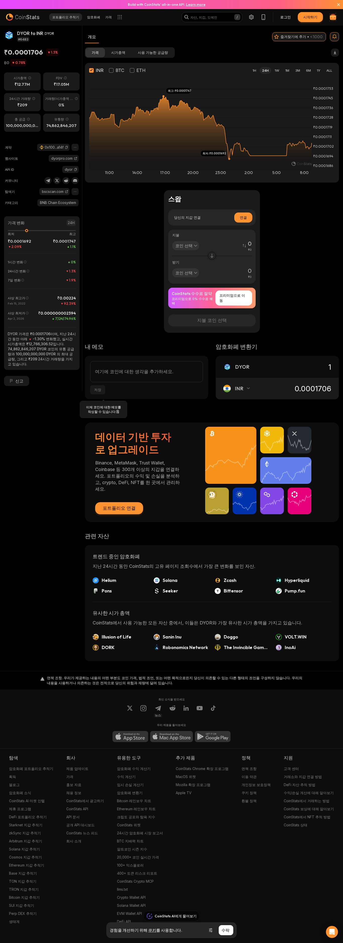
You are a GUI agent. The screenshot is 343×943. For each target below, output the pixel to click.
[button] (67, 147)
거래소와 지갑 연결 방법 (303, 777)
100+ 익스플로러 (130, 865)
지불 (175, 235)
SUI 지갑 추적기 (21, 905)
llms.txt (122, 889)
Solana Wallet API (131, 905)
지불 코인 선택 (212, 320)
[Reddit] (66, 180)
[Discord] (75, 180)
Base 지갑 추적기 (23, 873)
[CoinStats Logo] (22, 17)
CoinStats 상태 (295, 825)
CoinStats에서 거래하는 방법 (306, 801)
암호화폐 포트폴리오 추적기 (31, 768)
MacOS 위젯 (186, 777)
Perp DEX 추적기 (23, 913)
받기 (175, 262)
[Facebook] (213, 711)
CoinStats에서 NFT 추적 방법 (307, 817)
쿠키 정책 (249, 793)
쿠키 (152, 930)
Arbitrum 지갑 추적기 (25, 841)
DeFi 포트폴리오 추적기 (28, 817)
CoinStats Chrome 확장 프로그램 (202, 768)
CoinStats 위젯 (129, 825)
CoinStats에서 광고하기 (85, 801)
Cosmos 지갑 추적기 (25, 857)
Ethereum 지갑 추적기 (26, 865)
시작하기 (310, 17)
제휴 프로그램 (20, 809)
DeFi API (124, 921)
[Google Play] (213, 736)
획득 (12, 777)
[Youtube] (200, 711)
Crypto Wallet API (131, 897)
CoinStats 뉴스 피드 (82, 833)
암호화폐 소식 (20, 793)
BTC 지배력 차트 (130, 841)
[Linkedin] (186, 711)
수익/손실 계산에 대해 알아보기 (309, 793)
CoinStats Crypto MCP (135, 881)
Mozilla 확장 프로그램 (193, 785)
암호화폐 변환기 (130, 793)
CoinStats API (77, 809)
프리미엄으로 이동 (232, 298)
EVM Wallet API (129, 913)
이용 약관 (249, 777)
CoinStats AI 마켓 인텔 (27, 801)
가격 (69, 777)
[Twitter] (57, 180)
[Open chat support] (332, 932)
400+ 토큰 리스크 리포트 (137, 873)
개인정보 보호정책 (256, 785)
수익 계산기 (126, 777)
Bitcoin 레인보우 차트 (134, 801)
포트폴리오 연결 (119, 508)
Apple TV (184, 793)
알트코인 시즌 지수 (132, 849)
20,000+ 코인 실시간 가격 (138, 857)
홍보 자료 (73, 785)
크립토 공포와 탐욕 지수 (136, 817)
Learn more (195, 4)
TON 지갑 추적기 (22, 881)
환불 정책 (249, 801)
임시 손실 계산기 (130, 785)
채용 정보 (73, 793)
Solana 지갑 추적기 (24, 849)
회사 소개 (73, 841)
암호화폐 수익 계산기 (134, 768)
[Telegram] (47, 180)
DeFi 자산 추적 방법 (299, 785)
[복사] (67, 147)
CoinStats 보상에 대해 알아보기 (309, 809)
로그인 (285, 17)
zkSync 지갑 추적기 (25, 833)
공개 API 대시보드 (80, 825)
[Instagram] (143, 711)
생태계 (14, 921)
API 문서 (73, 817)
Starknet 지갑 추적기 (25, 825)
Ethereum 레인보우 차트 (136, 809)
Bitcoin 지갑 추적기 (24, 897)
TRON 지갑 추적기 (24, 889)
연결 (243, 217)
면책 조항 (249, 768)
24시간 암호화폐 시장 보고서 (140, 833)
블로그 (14, 785)
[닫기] (335, 5)
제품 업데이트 (77, 768)
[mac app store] (171, 736)
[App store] (130, 736)
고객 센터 (291, 768)
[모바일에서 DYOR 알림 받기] (334, 36)
